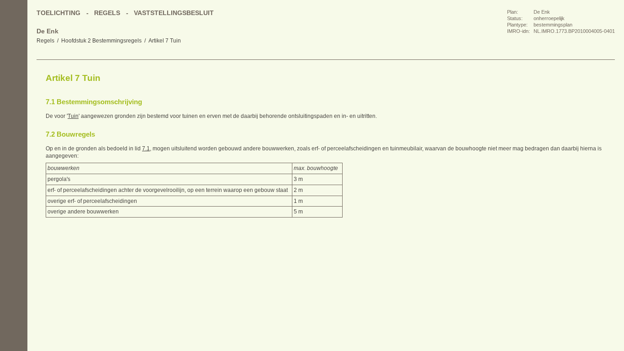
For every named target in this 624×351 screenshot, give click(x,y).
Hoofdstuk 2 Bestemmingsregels (101, 40)
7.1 (146, 148)
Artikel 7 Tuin (164, 40)
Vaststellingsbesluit (174, 12)
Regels (45, 40)
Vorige (14, 96)
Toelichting (58, 12)
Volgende (14, 114)
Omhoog (14, 132)
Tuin (73, 116)
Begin (14, 78)
